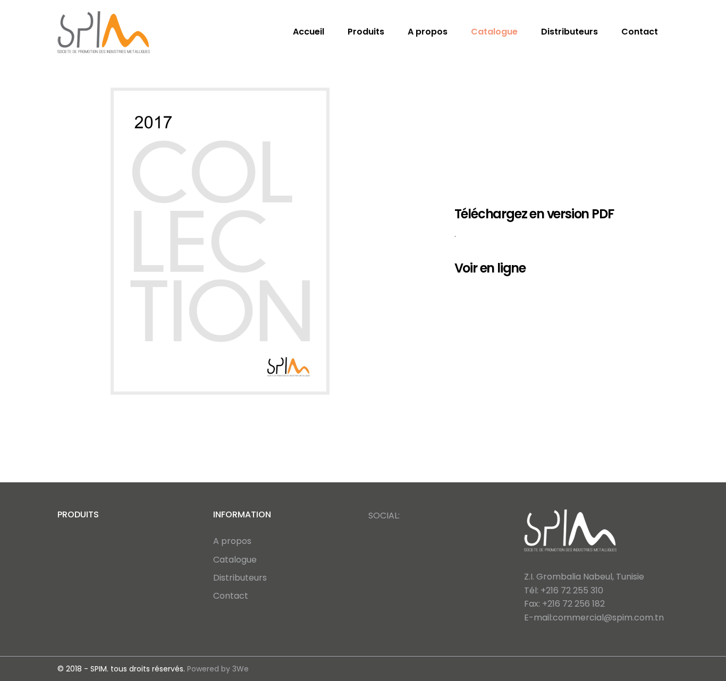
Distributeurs (569, 31)
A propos (428, 31)
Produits (366, 31)
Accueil (308, 31)
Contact (639, 31)
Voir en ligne (490, 268)
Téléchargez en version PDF (534, 214)
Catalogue (494, 31)
